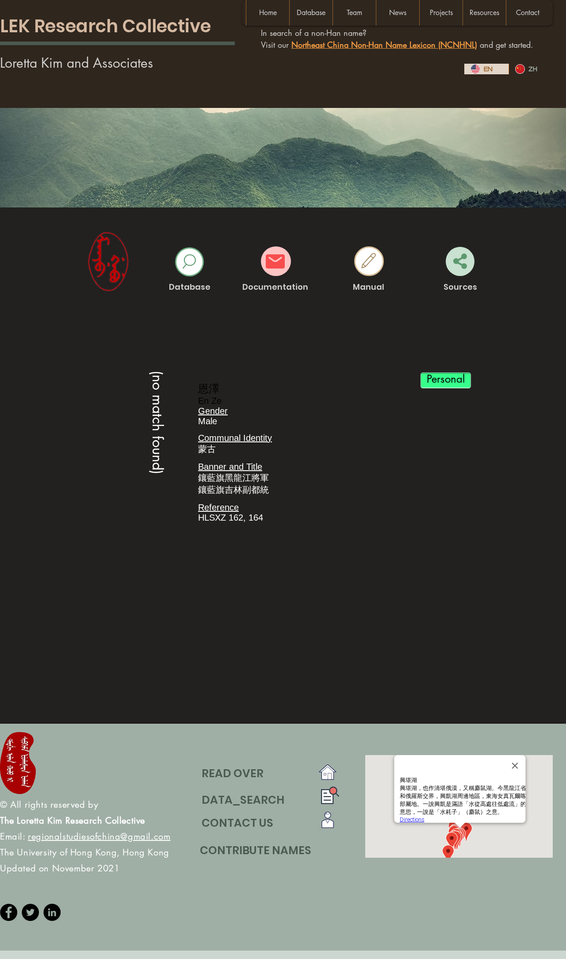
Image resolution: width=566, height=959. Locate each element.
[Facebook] (8, 912)
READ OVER (233, 773)
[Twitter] (30, 912)
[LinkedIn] (52, 912)
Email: (85, 836)
